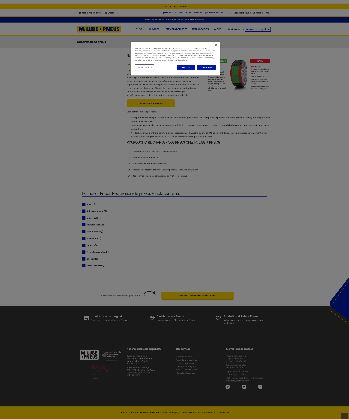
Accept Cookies (206, 67)
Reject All (186, 67)
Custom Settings (144, 67)
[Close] (216, 45)
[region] (175, 58)
